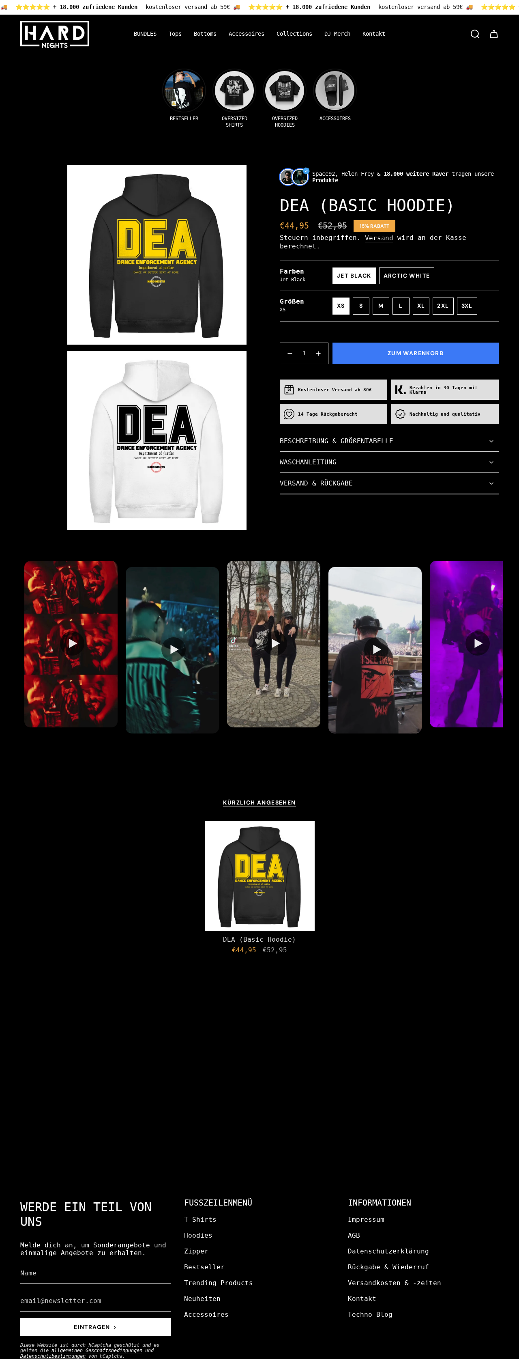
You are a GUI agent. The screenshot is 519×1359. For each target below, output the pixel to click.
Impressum (366, 1219)
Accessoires (206, 1314)
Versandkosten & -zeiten (394, 1283)
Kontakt (362, 1299)
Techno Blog (370, 1314)
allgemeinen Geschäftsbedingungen (96, 1350)
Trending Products (218, 1283)
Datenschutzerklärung (388, 1251)
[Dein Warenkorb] (494, 34)
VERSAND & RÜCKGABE (316, 483)
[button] (175, 34)
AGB (354, 1235)
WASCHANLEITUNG (308, 462)
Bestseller (204, 1267)
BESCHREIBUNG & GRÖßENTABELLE (336, 441)
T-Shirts (200, 1219)
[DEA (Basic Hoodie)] (260, 876)
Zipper (196, 1251)
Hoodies (198, 1235)
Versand (379, 238)
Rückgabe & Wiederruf (388, 1267)
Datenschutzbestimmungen (53, 1356)
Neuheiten (202, 1299)
